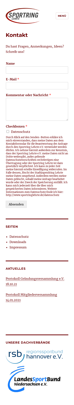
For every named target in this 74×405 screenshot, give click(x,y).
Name (10, 63)
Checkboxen (16, 126)
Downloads (17, 242)
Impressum (18, 247)
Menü (62, 15)
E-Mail (12, 79)
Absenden (16, 204)
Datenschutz (20, 132)
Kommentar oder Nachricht (28, 95)
